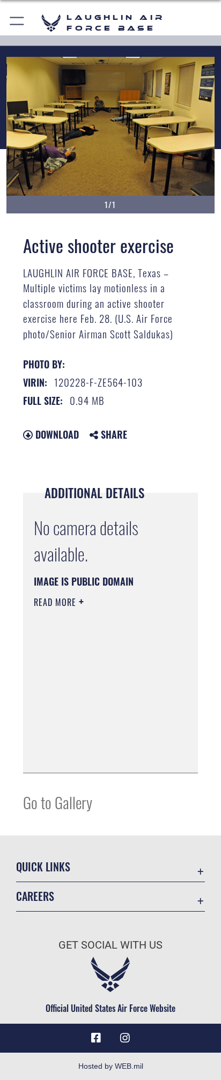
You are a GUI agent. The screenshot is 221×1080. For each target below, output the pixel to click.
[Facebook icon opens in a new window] (96, 1038)
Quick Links (43, 867)
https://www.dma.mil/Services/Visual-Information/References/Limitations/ (99, 753)
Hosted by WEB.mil (110, 1066)
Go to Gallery (57, 801)
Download (56, 434)
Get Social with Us (110, 945)
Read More (56, 602)
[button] (17, 23)
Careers (35, 896)
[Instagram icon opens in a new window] (125, 1038)
